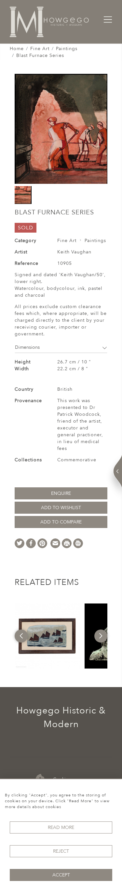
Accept (61, 875)
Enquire (61, 493)
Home (17, 49)
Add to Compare (61, 522)
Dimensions (27, 347)
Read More (61, 827)
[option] (47, 636)
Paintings (66, 49)
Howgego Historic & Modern (61, 717)
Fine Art (39, 49)
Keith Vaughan (74, 252)
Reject (61, 851)
